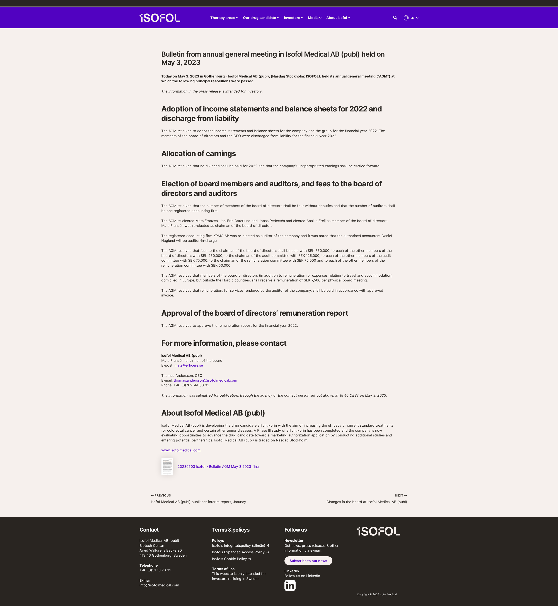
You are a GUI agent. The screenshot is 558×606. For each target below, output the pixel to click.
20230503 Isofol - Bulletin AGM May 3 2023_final (219, 466)
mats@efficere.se (188, 365)
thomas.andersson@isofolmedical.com (205, 380)
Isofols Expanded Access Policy (238, 552)
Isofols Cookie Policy (229, 559)
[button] (395, 18)
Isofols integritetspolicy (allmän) (238, 545)
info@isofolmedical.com (159, 585)
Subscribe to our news (308, 561)
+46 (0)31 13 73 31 (155, 570)
